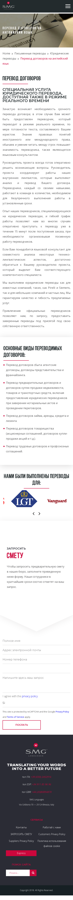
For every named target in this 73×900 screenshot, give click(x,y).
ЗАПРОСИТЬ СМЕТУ (21, 834)
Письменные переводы (30, 53)
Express (21, 853)
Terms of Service (15, 716)
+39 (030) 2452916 (41, 776)
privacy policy (30, 696)
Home (6, 53)
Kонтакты (21, 827)
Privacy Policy (62, 711)
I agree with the (20, 696)
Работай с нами (52, 827)
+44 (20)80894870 (41, 792)
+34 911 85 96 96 (41, 784)
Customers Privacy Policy (51, 834)
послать (21, 724)
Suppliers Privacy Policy (21, 841)
